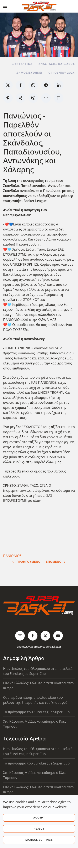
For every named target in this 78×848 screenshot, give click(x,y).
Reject (39, 828)
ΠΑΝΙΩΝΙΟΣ (12, 555)
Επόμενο (54, 561)
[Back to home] (39, 6)
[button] (5, 6)
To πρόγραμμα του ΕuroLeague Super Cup (36, 712)
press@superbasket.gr (47, 647)
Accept (39, 817)
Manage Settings (39, 839)
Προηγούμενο (29, 561)
